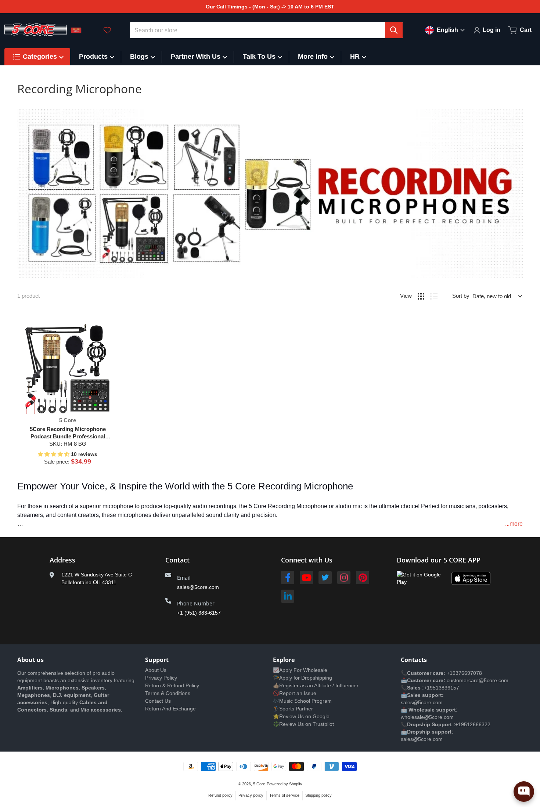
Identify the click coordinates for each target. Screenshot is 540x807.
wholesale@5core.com (427, 717)
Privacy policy (250, 795)
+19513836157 (441, 688)
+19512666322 (472, 724)
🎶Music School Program (302, 701)
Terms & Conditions (167, 693)
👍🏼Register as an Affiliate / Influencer (316, 685)
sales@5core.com (198, 587)
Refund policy (220, 795)
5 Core (259, 784)
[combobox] (266, 30)
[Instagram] (343, 577)
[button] (54, 454)
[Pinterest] (362, 577)
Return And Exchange (170, 709)
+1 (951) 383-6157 (199, 613)
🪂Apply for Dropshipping (302, 678)
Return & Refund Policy (172, 685)
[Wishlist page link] (107, 30)
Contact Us (158, 701)
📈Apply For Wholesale (300, 670)
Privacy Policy (161, 678)
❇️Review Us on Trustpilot (303, 724)
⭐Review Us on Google (301, 716)
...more (514, 524)
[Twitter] (325, 577)
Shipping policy (318, 795)
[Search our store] (394, 30)
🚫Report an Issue (294, 693)
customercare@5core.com (476, 680)
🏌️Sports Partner (293, 709)
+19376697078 (464, 673)
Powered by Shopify (284, 784)
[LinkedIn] (287, 596)
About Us (155, 670)
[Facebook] (287, 577)
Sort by (460, 296)
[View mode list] (433, 296)
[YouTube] (306, 577)
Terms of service (284, 795)
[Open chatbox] (524, 791)
